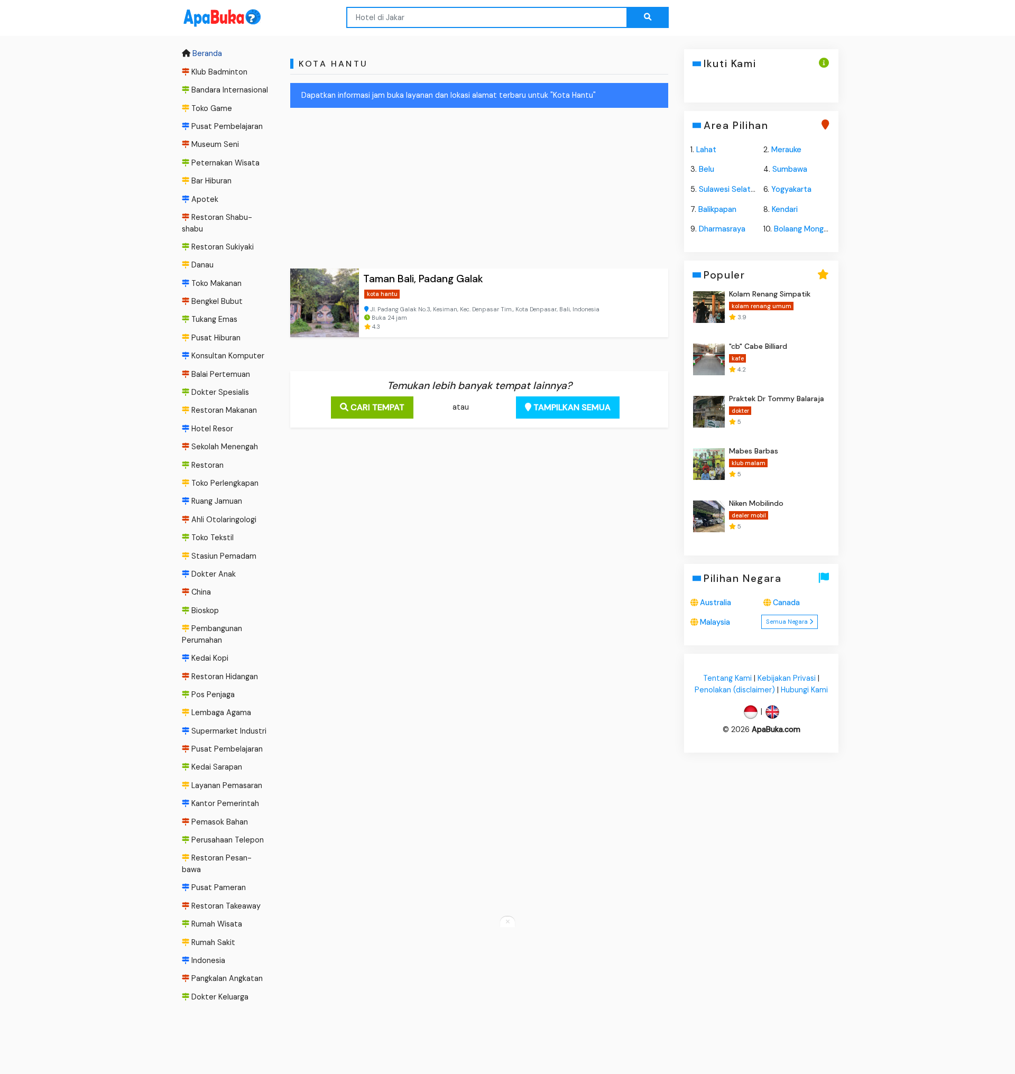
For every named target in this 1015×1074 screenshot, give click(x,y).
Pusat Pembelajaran (226, 126)
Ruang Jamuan (215, 501)
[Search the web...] (647, 17)
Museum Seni (214, 144)
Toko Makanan (215, 283)
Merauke (786, 149)
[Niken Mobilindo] (709, 516)
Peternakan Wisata (224, 163)
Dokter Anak (212, 574)
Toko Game (210, 108)
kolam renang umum (761, 306)
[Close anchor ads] (507, 922)
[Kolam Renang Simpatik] (709, 307)
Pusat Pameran (217, 888)
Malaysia (715, 622)
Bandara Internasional (228, 90)
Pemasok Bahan (218, 822)
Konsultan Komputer (226, 355)
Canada (786, 602)
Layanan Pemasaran (225, 785)
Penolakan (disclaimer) (735, 690)
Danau (201, 265)
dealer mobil (748, 515)
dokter (740, 410)
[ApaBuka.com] (208, 18)
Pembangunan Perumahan (212, 634)
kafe (737, 358)
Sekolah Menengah (223, 446)
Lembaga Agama (220, 712)
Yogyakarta (791, 189)
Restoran (206, 465)
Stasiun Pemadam (222, 556)
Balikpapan (717, 209)
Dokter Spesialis (219, 392)
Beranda (206, 54)
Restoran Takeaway (225, 906)
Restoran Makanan (223, 410)
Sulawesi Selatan (729, 189)
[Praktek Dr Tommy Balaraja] (709, 412)
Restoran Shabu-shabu (217, 223)
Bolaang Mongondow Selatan (826, 229)
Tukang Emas (213, 320)
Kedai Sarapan (215, 767)
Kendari (785, 209)
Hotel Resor (211, 428)
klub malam (748, 463)
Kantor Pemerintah (224, 803)
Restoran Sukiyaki (221, 247)
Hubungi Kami (804, 690)
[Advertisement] (479, 190)
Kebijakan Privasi (787, 678)
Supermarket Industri (227, 731)
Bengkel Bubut (216, 301)
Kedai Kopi (208, 658)
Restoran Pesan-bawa (217, 864)
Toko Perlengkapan (224, 483)
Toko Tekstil (211, 537)
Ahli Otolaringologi (222, 519)
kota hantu (382, 294)
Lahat (706, 149)
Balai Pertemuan (219, 374)
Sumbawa (789, 169)
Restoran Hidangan (223, 676)
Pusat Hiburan (215, 337)
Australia (715, 602)
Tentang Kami (727, 678)
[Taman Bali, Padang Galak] (324, 302)
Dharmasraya (722, 229)
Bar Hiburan (210, 181)
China (200, 592)
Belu (706, 169)
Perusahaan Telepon (226, 840)
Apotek (203, 199)
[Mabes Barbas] (709, 464)
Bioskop (204, 610)
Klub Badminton (218, 72)
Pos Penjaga (212, 694)
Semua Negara (787, 622)
